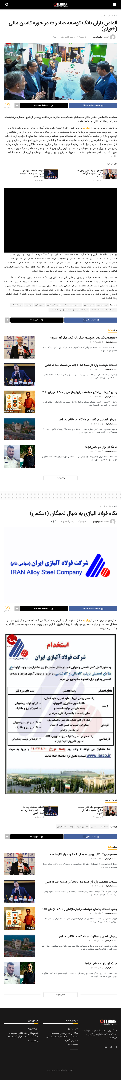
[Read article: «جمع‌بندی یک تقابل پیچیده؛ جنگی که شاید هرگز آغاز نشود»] (110, 174)
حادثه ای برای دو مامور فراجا (101, 447)
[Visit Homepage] (60, 5)
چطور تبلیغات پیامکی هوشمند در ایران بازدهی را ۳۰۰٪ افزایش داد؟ (79, 392)
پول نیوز (86, 128)
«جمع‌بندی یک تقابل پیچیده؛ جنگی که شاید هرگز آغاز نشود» (90, 173)
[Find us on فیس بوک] (116, 1047)
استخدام (104, 826)
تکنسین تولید (82, 826)
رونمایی (29, 304)
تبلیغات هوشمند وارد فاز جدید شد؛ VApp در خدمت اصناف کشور (32, 173)
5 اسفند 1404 (97, 181)
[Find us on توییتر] (111, 1047)
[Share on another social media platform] (17, 105)
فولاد (71, 826)
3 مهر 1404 (98, 451)
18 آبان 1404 (98, 424)
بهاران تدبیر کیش (54, 304)
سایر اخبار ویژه (105, 15)
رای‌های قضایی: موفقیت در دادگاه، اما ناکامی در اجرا (87, 419)
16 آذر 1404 (98, 397)
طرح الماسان (17, 304)
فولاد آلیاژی (61, 826)
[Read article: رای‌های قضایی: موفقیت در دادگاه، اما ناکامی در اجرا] (19, 429)
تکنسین (94, 826)
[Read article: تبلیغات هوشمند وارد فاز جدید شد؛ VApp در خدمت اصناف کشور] (51, 174)
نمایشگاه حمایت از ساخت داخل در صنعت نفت (69, 309)
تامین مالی (39, 304)
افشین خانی (89, 304)
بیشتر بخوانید (60, 478)
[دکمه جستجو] (7, 4)
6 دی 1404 (38, 181)
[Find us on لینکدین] (106, 1047)
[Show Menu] (114, 4)
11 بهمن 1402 (81, 37)
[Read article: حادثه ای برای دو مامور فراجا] (19, 456)
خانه (115, 15)
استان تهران (98, 37)
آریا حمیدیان (103, 304)
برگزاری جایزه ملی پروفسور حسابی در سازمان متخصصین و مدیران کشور (61, 1036)
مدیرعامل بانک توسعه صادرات (103, 309)
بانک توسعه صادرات (73, 304)
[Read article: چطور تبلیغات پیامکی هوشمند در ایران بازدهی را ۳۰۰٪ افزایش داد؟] (19, 402)
